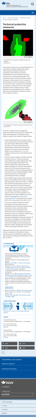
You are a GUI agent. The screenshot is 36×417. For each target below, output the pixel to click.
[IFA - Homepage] (15, 4)
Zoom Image (27, 57)
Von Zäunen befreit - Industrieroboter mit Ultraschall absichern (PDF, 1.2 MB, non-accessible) (18, 267)
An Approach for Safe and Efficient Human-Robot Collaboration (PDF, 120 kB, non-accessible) (18, 275)
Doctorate (24, 256)
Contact (5, 405)
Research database (9, 364)
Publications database (10, 369)
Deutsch (5, 413)
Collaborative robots (25, 17)
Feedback (6, 387)
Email (6, 327)
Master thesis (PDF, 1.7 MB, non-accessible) (18, 263)
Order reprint (9, 287)
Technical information (12, 17)
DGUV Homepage (7, 402)
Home (4, 17)
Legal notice (6, 391)
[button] (9, 343)
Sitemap (5, 409)
